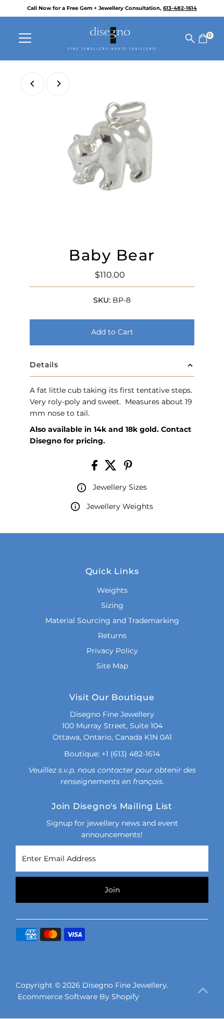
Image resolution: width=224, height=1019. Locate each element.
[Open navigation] (25, 39)
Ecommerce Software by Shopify (78, 996)
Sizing (112, 605)
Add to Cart (112, 332)
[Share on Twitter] (112, 468)
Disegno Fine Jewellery (124, 985)
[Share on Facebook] (95, 468)
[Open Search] (190, 38)
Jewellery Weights (119, 506)
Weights (112, 590)
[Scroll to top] (203, 990)
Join (112, 890)
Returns (112, 635)
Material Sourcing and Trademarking (112, 620)
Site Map (112, 666)
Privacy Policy (112, 651)
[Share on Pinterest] (128, 468)
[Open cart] (202, 38)
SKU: (101, 300)
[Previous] (32, 83)
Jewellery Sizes (120, 487)
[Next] (58, 83)
